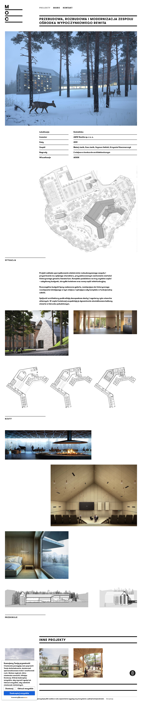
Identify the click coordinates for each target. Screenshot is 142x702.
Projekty (44, 7)
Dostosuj (9, 688)
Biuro (56, 7)
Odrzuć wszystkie (25, 688)
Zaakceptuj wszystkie (19, 693)
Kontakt (68, 7)
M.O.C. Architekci (13, 13)
